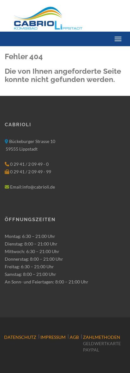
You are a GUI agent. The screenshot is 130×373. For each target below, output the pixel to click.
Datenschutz (20, 337)
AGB (74, 337)
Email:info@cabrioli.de (32, 187)
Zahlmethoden (101, 337)
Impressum (53, 337)
